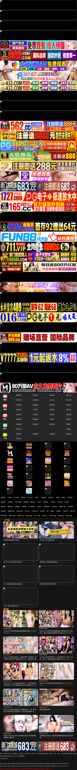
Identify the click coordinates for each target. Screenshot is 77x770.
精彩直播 (32, 502)
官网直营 (23, 497)
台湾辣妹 (18, 405)
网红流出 (52, 409)
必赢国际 (3, 502)
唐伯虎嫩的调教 (45, 709)
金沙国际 (42, 511)
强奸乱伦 (35, 395)
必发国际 (24, 506)
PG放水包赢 (18, 502)
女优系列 (35, 414)
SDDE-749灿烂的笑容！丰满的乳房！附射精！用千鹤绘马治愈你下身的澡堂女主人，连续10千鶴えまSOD (20, 659)
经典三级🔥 (12, 515)
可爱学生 (52, 414)
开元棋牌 (16, 497)
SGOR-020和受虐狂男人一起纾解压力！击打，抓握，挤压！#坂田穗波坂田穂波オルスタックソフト (56, 659)
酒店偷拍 (46, 502)
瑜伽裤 (52, 419)
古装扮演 (18, 414)
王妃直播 (59, 502)
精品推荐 (18, 395)
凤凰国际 (10, 502)
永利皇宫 (54, 506)
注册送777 (51, 497)
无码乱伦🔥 (19, 511)
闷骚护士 (68, 419)
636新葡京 (70, 506)
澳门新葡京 (32, 506)
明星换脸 (35, 419)
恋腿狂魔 (68, 414)
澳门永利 (30, 497)
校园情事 (35, 434)
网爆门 (69, 424)
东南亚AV (68, 405)
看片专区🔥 (37, 515)
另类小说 (18, 438)
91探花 (35, 409)
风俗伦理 (68, 434)
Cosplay (52, 400)
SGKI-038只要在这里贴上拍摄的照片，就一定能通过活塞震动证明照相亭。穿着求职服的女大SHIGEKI (20, 711)
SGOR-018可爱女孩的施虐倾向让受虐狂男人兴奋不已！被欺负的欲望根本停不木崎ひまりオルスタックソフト (56, 633)
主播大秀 (53, 502)
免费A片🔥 (21, 515)
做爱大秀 (65, 511)
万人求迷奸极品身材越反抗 (13, 584)
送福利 (58, 497)
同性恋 (69, 429)
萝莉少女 (68, 395)
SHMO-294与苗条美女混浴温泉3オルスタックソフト (56, 684)
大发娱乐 (39, 506)
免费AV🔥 (61, 515)
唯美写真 (52, 424)
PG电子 (37, 497)
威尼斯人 (3, 497)
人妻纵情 (52, 434)
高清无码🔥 (53, 515)
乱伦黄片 (66, 502)
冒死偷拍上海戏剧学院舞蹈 (49, 562)
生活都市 (18, 434)
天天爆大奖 (35, 511)
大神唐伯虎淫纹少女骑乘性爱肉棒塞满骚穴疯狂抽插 (56, 736)
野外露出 (68, 409)
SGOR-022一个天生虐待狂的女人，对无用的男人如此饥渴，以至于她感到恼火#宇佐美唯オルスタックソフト (20, 685)
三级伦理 (18, 400)
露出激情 (35, 424)
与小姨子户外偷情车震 (47, 540)
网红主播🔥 (69, 515)
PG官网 (10, 497)
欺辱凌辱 (18, 409)
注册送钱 (43, 497)
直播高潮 (25, 502)
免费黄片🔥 (11, 511)
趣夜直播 (10, 506)
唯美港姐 (52, 405)
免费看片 (58, 511)
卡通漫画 (18, 424)
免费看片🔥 (62, 506)
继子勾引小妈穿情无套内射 (13, 562)
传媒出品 (18, 429)
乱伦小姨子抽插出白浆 (11, 606)
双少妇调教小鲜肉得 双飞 (48, 584)
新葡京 (63, 497)
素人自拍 (68, 400)
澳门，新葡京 (50, 511)
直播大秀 (72, 511)
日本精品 (35, 400)
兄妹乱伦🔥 (29, 515)
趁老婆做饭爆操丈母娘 (11, 540)
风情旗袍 (18, 419)
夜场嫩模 (17, 506)
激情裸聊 (3, 511)
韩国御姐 (35, 405)
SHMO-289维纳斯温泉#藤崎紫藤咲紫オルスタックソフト (20, 632)
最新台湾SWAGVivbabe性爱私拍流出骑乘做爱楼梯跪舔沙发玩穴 (20, 736)
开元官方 (27, 511)
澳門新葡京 (47, 506)
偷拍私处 (3, 506)
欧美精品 (52, 395)
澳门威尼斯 (4, 515)
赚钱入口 (45, 515)
